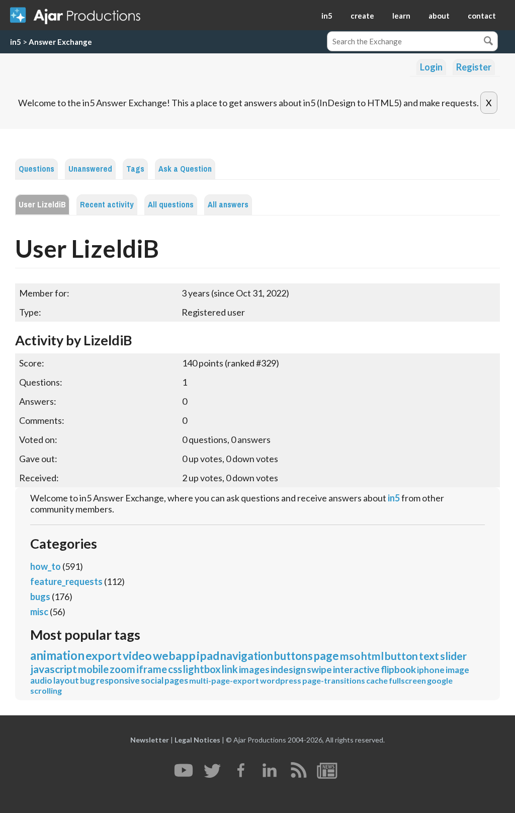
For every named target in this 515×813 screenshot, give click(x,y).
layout (66, 680)
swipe (319, 669)
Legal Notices (197, 739)
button (401, 655)
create (362, 15)
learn (401, 15)
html (372, 655)
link (230, 669)
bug (87, 680)
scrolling (46, 690)
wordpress (280, 680)
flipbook (398, 669)
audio (41, 680)
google (440, 680)
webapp (174, 655)
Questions (36, 169)
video (137, 655)
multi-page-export (224, 680)
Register (473, 66)
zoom (122, 669)
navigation (246, 655)
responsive (118, 680)
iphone (431, 669)
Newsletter (149, 739)
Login (431, 66)
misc (39, 611)
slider (453, 655)
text (429, 655)
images (254, 669)
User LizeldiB (42, 204)
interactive (356, 669)
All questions (171, 204)
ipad (208, 655)
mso (350, 655)
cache (377, 680)
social (152, 680)
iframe (151, 669)
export (103, 655)
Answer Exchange (60, 41)
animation (57, 655)
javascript (53, 668)
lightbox (202, 669)
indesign (288, 669)
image (457, 669)
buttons (293, 655)
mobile (93, 669)
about (439, 15)
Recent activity (107, 204)
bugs (40, 596)
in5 (326, 15)
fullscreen (407, 680)
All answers (228, 204)
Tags (135, 169)
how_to (45, 566)
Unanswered (90, 169)
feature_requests (66, 581)
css (175, 669)
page (326, 655)
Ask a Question (185, 169)
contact (482, 15)
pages (176, 680)
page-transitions (333, 680)
